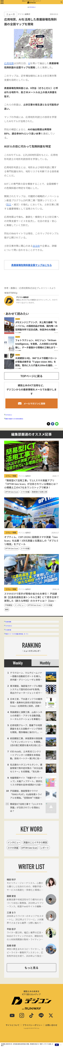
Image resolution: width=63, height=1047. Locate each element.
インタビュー (14, 842)
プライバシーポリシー (32, 1025)
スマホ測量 (13, 847)
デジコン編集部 (22, 297)
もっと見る (31, 968)
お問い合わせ (51, 1025)
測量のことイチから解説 (35, 842)
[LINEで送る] (56, 424)
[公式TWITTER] (51, 1015)
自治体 (36, 245)
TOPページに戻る (31, 376)
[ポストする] (48, 424)
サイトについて (13, 1025)
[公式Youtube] (12, 1015)
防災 (9, 204)
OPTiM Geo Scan (29, 847)
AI (29, 63)
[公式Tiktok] (31, 1015)
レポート (44, 847)
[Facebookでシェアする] (52, 424)
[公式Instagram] (21, 1015)
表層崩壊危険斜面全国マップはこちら (31, 265)
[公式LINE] (41, 1015)
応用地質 (9, 63)
